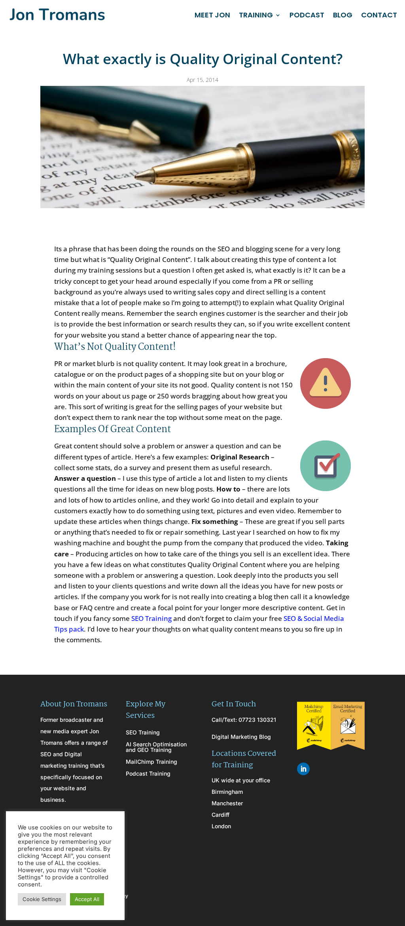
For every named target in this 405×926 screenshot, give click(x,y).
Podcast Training (148, 774)
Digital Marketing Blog (241, 736)
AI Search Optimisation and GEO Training (156, 747)
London (221, 826)
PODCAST (307, 15)
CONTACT (379, 15)
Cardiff (220, 814)
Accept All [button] (87, 899)
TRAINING (256, 15)
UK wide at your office (241, 780)
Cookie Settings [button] (42, 899)
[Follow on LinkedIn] (303, 769)
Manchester (227, 803)
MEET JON (212, 15)
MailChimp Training (151, 762)
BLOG (342, 15)
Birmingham (227, 791)
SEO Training (151, 618)
